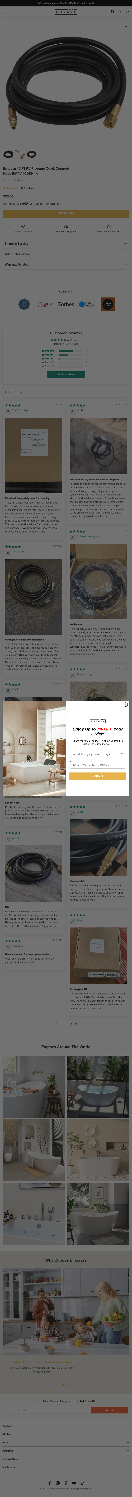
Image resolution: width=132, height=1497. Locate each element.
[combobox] (96, 754)
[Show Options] (122, 754)
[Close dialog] (126, 704)
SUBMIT (98, 776)
